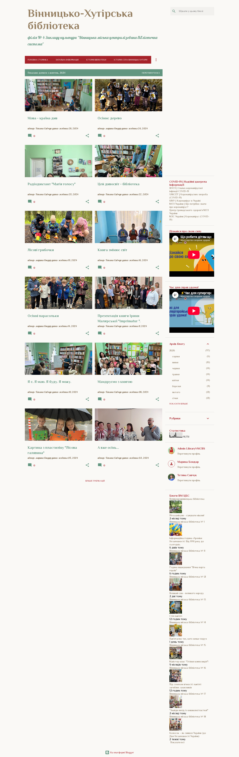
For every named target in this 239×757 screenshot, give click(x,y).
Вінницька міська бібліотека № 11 (187, 550)
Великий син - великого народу (186, 593)
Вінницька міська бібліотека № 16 (187, 667)
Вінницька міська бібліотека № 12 (187, 576)
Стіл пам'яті (175, 616)
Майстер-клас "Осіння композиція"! (188, 661)
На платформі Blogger (121, 752)
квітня (175, 380)
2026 (172, 350)
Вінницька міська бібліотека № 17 (187, 693)
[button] (87, 136)
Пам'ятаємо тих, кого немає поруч (188, 638)
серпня (176, 356)
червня (176, 368)
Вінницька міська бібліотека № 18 (187, 716)
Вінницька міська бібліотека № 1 (187, 521)
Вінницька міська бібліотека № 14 (187, 622)
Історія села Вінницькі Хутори (130, 60)
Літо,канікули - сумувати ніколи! (186, 515)
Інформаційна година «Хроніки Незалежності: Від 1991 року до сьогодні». (186, 541)
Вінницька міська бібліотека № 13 (187, 599)
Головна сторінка (38, 60)
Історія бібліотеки (96, 60)
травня (176, 374)
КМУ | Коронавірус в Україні (185, 200)
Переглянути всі (151, 73)
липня (175, 362)
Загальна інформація (67, 60)
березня (176, 386)
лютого (176, 392)
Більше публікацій (95, 481)
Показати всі (177, 742)
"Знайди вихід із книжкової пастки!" (188, 710)
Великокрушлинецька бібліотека (186, 498)
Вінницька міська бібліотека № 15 (187, 645)
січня (175, 398)
